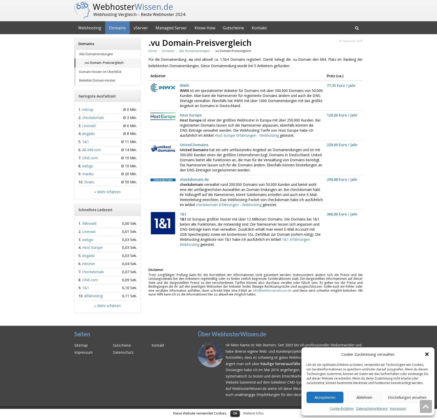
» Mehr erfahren (107, 191)
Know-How (204, 28)
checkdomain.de (194, 179)
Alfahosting (93, 295)
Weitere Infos (253, 413)
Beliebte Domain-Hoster (97, 80)
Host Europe (191, 115)
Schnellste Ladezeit (95, 209)
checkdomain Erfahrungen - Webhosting (228, 204)
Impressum (398, 408)
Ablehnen (364, 397)
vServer (141, 28)
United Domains (194, 144)
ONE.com (90, 157)
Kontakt (259, 28)
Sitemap (81, 345)
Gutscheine (233, 28)
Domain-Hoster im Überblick (100, 72)
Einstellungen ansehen (407, 397)
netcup (87, 109)
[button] (426, 354)
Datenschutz (123, 352)
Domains (117, 28)
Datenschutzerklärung (371, 408)
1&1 (183, 214)
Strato (89, 182)
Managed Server (171, 28)
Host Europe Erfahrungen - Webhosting (247, 135)
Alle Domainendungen (96, 54)
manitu (88, 173)
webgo (87, 166)
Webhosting (89, 28)
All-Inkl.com (91, 149)
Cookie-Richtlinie (342, 408)
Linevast (89, 125)
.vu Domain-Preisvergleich (104, 63)
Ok (235, 413)
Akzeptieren (324, 397)
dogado (88, 133)
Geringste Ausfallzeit (97, 96)
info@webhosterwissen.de (272, 290)
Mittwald (89, 223)
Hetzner (88, 263)
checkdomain (93, 117)
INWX (184, 85)
